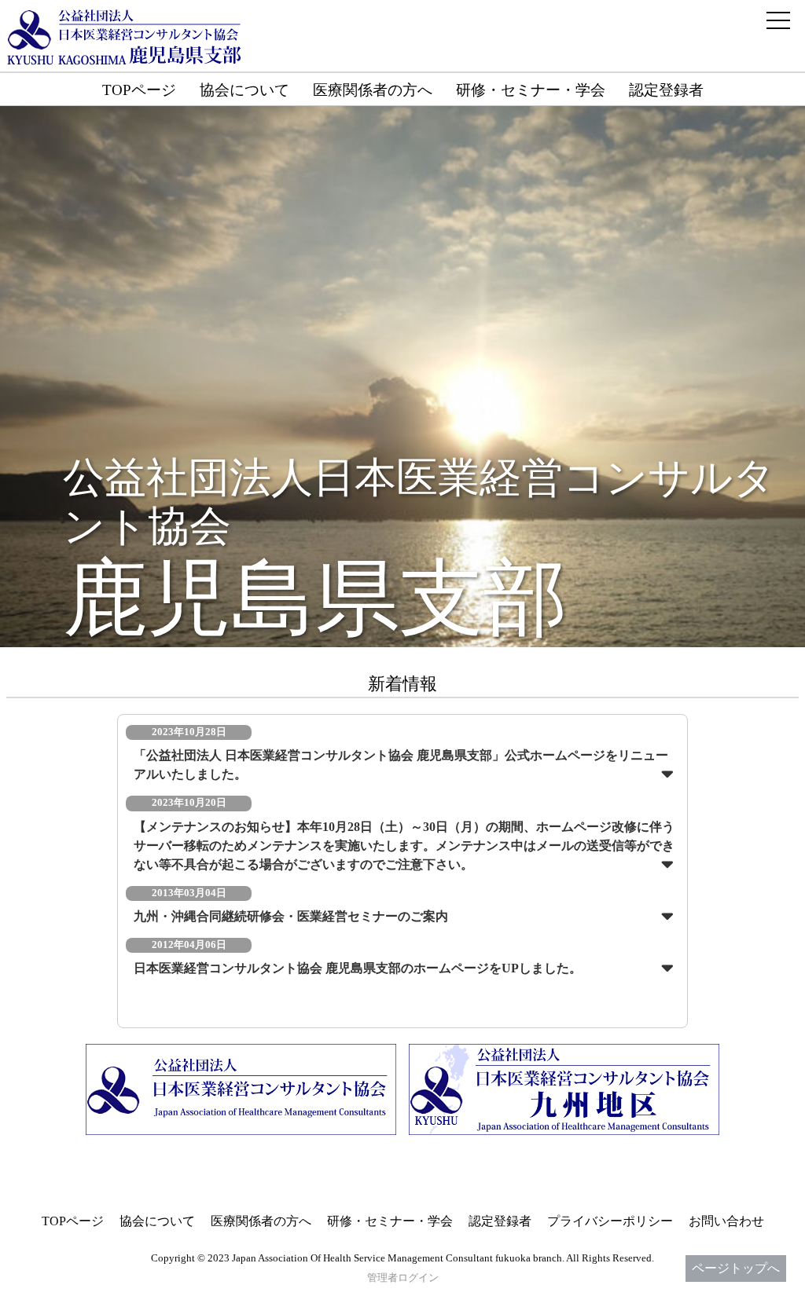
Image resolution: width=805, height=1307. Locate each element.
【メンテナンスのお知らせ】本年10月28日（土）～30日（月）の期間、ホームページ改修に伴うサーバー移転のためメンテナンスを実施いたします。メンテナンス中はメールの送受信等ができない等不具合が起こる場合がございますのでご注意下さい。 (404, 845)
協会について (244, 90)
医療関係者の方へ (372, 90)
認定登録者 (666, 90)
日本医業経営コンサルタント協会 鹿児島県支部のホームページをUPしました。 (358, 968)
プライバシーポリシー (610, 1221)
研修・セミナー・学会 (530, 90)
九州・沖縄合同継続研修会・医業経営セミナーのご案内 (291, 916)
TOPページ (139, 90)
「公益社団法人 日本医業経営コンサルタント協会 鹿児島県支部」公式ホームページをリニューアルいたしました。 (401, 765)
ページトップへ (736, 1268)
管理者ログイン (403, 1277)
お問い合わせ (726, 1221)
